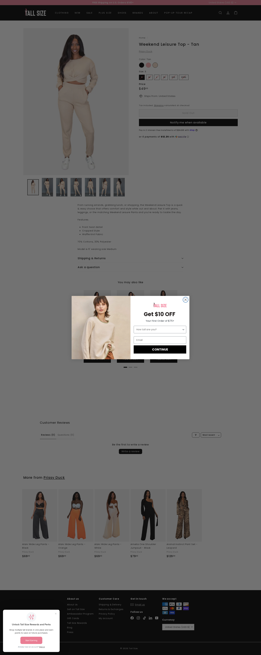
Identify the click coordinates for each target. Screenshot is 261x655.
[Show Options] (183, 329)
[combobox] (159, 329)
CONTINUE (160, 349)
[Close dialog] (185, 299)
